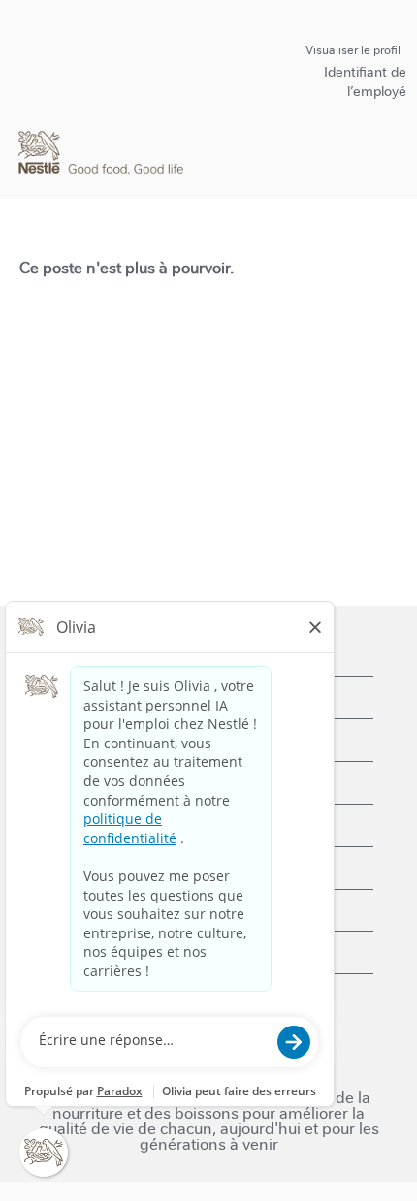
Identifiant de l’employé (365, 81)
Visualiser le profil (353, 50)
